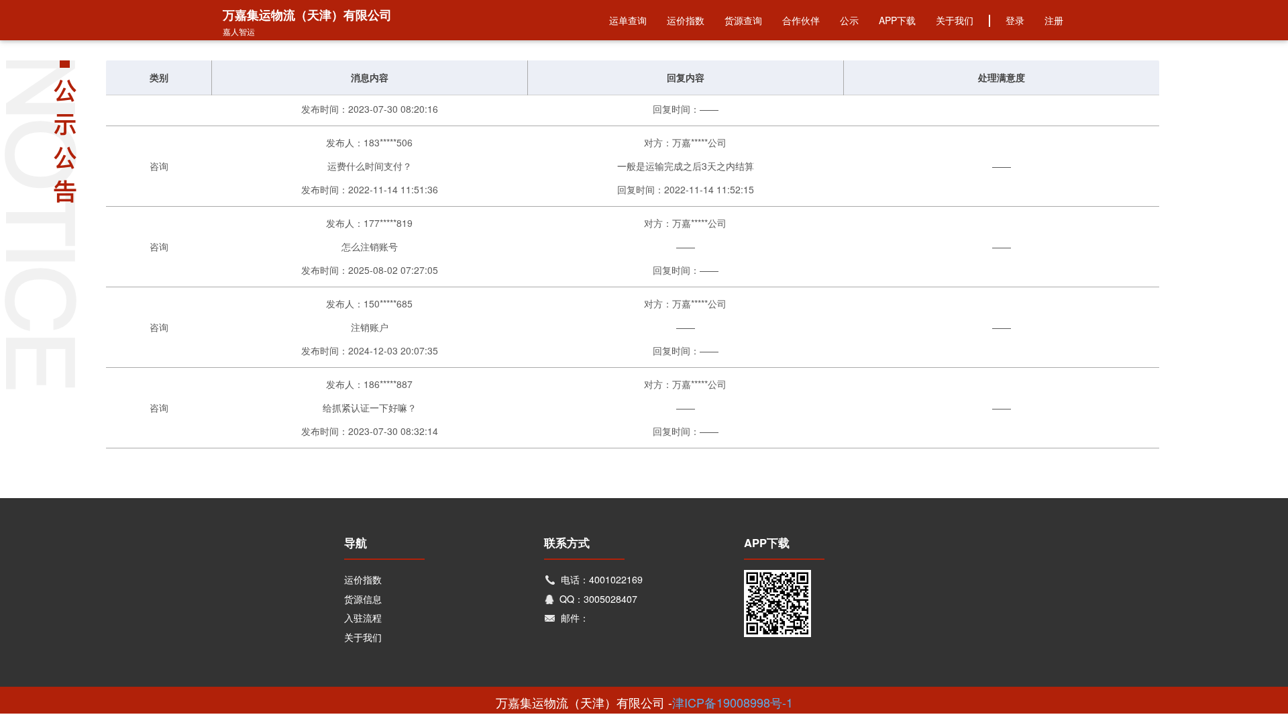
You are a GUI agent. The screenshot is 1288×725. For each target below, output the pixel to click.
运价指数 (685, 20)
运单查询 (628, 20)
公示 (849, 20)
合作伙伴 (801, 20)
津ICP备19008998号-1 (732, 702)
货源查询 (743, 20)
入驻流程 (363, 617)
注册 (1053, 20)
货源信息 (363, 599)
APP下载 (897, 20)
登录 (1015, 20)
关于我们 (954, 20)
